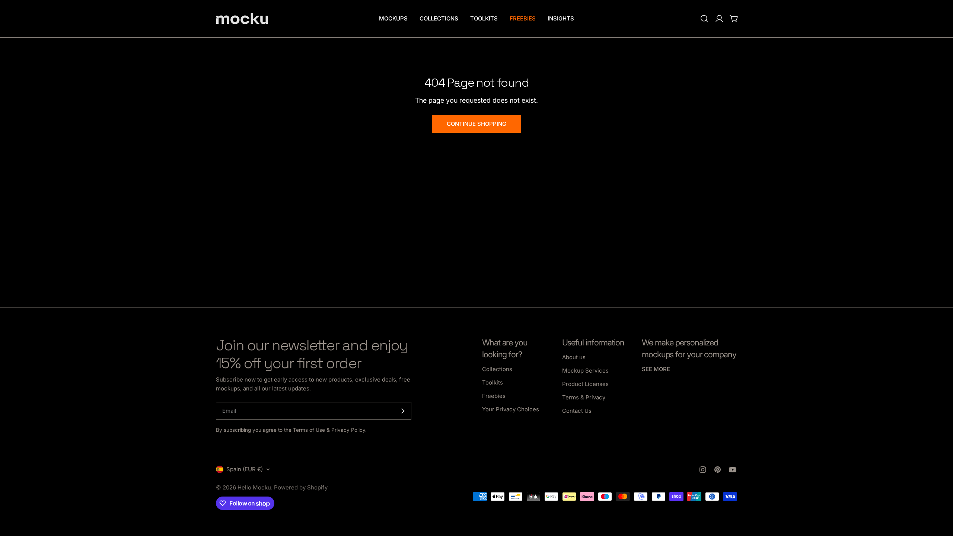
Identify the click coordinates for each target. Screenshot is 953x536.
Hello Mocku (254, 487)
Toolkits (492, 382)
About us (574, 357)
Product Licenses (585, 383)
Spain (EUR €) (244, 469)
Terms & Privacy (583, 397)
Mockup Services (585, 370)
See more (656, 369)
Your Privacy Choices (510, 409)
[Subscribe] (403, 411)
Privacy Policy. (349, 430)
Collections (497, 369)
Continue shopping (476, 123)
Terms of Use (309, 430)
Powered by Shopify (301, 487)
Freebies (494, 395)
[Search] (704, 18)
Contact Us (577, 410)
